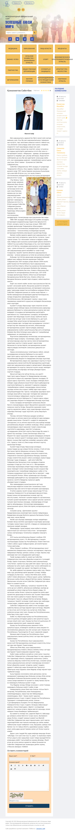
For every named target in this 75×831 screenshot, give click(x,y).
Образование (29, 48)
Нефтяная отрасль (62, 80)
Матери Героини (29, 80)
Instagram (32, 39)
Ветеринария (12, 80)
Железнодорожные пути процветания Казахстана (45, 80)
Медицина (12, 48)
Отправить (29, 806)
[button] (11, 765)
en (23, 9)
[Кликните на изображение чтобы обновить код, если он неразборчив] (16, 795)
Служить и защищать (45, 70)
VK (17, 39)
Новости (17, 3)
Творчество (13, 70)
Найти (35, 32)
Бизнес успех (12, 59)
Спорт (45, 59)
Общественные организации (29, 70)
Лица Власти (45, 48)
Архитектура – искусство (62, 70)
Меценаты (62, 48)
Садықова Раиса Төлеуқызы (61, 150)
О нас (6, 4)
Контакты (29, 3)
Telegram (25, 39)
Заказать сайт (40, 828)
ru (19, 9)
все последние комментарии (62, 223)
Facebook (10, 39)
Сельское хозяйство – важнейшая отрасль (29, 59)
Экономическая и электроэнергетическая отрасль (62, 59)
